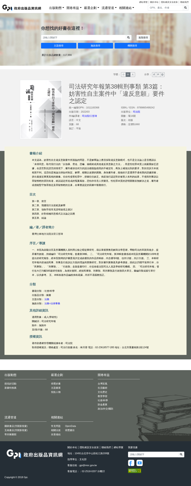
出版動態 (55, 8)
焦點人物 (56, 392)
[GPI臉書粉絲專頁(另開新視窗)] (132, 463)
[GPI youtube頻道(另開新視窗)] (140, 463)
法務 (46, 299)
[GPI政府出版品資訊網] (21, 8)
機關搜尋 (132, 45)
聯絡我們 (184, 2)
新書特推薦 (10, 388)
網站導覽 (143, 2)
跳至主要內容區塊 (8, 1)
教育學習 (102, 396)
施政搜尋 (95, 45)
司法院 (136, 111)
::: (46, 7)
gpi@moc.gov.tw (88, 465)
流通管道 (108, 8)
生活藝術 (102, 388)
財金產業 (102, 404)
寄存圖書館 (10, 434)
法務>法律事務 (52, 303)
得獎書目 (70, 430)
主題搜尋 (58, 45)
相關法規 (56, 430)
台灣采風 (102, 383)
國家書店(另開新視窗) (15, 426)
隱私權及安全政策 (169, 2)
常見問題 (56, 426)
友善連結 (56, 434)
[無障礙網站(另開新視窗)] (134, 470)
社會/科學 (103, 400)
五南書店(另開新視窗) (15, 430)
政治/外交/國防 (105, 408)
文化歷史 (102, 392)
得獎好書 (56, 383)
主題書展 (56, 388)
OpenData (70, 426)
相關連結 (125, 8)
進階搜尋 (143, 37)
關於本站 (154, 2)
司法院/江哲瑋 (89, 116)
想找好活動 (10, 383)
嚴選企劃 (90, 8)
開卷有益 (73, 8)
